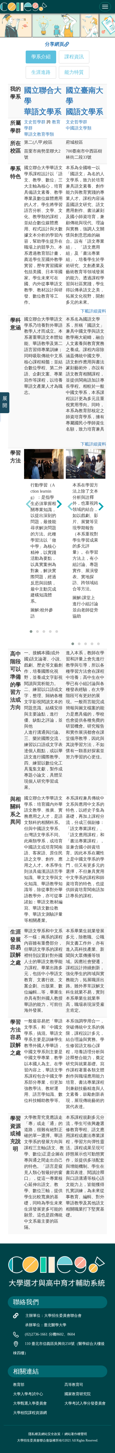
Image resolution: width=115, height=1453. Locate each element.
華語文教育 (39, 134)
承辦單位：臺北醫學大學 (45, 1325)
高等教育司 (73, 1385)
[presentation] (28, 503)
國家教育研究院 (77, 1394)
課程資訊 (74, 56)
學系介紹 (41, 56)
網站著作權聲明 (75, 1434)
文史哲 (34, 122)
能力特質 (74, 72)
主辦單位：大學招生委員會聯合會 (53, 1316)
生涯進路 (41, 72)
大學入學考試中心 (28, 1394)
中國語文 (78, 128)
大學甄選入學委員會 (30, 1403)
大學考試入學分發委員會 (85, 1403)
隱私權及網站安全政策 (44, 1434)
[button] (31, 631)
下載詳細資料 (92, 311)
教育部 (18, 1385)
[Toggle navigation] (105, 6)
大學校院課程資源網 (30, 1413)
